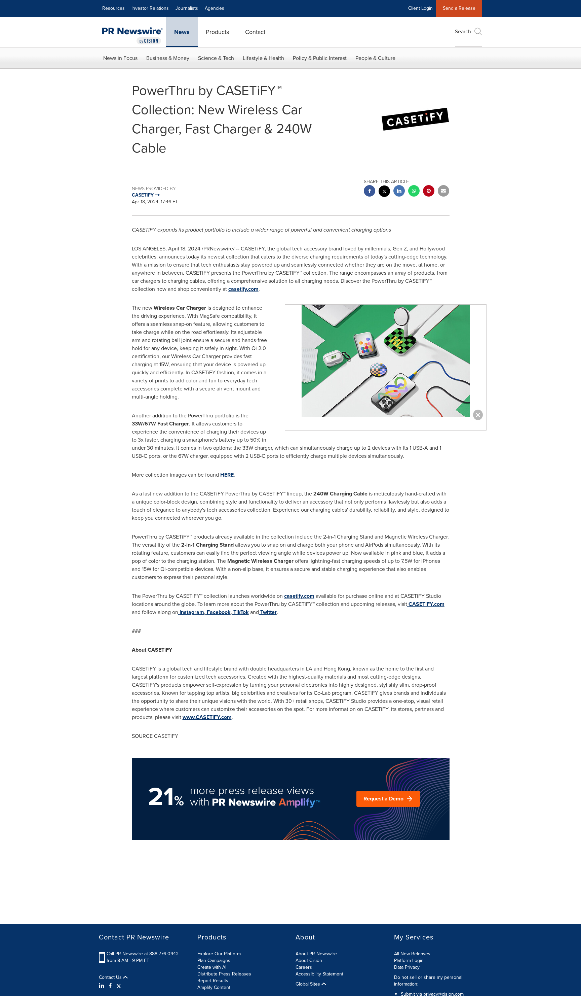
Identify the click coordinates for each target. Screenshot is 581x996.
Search (463, 31)
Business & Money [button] (167, 58)
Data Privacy (407, 967)
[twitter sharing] (384, 192)
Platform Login (409, 960)
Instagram (192, 612)
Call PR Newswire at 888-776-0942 (143, 953)
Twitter (268, 612)
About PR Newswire (316, 953)
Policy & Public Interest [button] (320, 58)
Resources (113, 8)
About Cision (309, 960)
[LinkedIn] (102, 986)
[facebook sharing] (369, 191)
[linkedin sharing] (399, 191)
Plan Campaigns (213, 960)
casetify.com (243, 289)
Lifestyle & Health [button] (263, 58)
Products (217, 32)
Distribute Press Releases (224, 973)
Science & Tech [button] (216, 58)
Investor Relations (150, 8)
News (182, 32)
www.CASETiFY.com (207, 717)
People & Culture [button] (375, 58)
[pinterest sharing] (428, 191)
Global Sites (308, 984)
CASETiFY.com (426, 604)
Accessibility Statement (319, 973)
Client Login (420, 8)
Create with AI (211, 967)
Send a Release (459, 8)
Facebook (219, 612)
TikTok (241, 612)
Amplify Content (213, 987)
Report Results (212, 980)
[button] (385, 361)
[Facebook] (110, 986)
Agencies (214, 8)
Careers (304, 967)
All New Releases (412, 953)
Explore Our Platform (219, 953)
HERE (227, 475)
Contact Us (111, 977)
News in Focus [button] (120, 58)
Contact (255, 32)
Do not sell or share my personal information (428, 981)
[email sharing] (443, 191)
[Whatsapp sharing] (414, 191)
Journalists (187, 8)
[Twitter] (119, 986)
